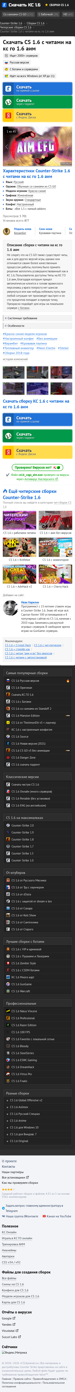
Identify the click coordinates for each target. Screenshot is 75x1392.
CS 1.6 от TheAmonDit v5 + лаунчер (34, 722)
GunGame (25, 984)
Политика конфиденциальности (21, 1382)
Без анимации (47, 338)
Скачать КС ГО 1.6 (22, 694)
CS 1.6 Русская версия (25, 681)
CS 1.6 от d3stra (21, 894)
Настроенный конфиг (19, 338)
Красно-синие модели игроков (26, 334)
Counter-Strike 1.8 (23, 839)
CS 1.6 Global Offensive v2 (26, 1100)
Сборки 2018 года (17, 353)
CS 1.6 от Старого (22, 929)
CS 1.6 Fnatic (20, 1081)
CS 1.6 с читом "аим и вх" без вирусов (28, 653)
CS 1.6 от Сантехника (25, 922)
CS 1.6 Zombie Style (24, 963)
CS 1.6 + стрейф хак (17, 649)
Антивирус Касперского (39, 479)
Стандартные (33, 200)
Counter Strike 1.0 (22, 860)
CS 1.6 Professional (23, 1018)
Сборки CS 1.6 (59, 5)
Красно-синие (37, 191)
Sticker (64, 348)
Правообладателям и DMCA (49, 1379)
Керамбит (11, 343)
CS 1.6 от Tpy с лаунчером (28, 887)
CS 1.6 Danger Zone (24, 757)
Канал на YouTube (59, 1216)
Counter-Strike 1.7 (23, 846)
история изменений (15, 359)
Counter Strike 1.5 (22, 853)
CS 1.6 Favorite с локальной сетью (33, 1039)
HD (68, 14)
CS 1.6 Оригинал (22, 687)
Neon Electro (46, 348)
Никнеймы (9, 1250)
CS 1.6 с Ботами (21, 701)
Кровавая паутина (34, 343)
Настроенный (25, 204)
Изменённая (25, 195)
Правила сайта (22, 1379)
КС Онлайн (9, 1232)
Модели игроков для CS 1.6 (20, 1296)
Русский (19, 182)
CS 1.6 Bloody (20, 1046)
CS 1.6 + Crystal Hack (18, 645)
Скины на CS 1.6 (13, 1284)
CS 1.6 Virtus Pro (22, 1074)
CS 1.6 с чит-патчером (47, 645)
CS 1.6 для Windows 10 (24, 1127)
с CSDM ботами (29, 970)
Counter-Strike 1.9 (23, 832)
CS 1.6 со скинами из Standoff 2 (31, 708)
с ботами (23, 308)
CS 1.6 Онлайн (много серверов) (32, 791)
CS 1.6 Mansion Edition (26, 715)
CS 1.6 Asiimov (19, 1107)
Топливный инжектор (19, 348)
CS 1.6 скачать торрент (26, 764)
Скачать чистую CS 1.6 (25, 784)
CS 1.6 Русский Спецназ (25, 1114)
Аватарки (8, 1256)
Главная (6, 1379)
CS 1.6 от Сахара (22, 908)
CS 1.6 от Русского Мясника (29, 880)
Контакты (8, 1166)
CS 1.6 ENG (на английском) (29, 805)
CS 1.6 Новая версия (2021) (28, 743)
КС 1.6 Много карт (23, 977)
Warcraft (24, 991)
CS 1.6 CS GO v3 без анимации (31, 750)
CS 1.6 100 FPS (21, 1032)
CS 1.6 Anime (18, 1120)
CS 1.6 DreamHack (23, 1067)
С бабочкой (48, 14)
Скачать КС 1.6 (24, 5)
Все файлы (9, 1278)
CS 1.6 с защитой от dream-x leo (32, 901)
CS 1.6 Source (20, 736)
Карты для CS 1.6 (13, 1302)
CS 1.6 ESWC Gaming (24, 1060)
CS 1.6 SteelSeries (23, 1053)
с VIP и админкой (30, 949)
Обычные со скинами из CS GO (36, 186)
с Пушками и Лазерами (34, 956)
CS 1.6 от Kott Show (24, 915)
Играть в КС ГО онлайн (17, 1238)
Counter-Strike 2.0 (23, 825)
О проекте (9, 1161)
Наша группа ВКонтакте (22, 1216)
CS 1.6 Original (19, 1141)
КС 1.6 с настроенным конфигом (32, 729)
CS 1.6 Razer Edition (24, 1025)
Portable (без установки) (34, 798)
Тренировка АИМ (13, 1244)
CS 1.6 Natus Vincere (24, 1011)
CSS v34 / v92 (11, 1262)
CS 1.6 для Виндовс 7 (23, 1134)
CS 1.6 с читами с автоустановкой (26, 657)
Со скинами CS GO (18, 14)
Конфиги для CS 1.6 (15, 1290)
